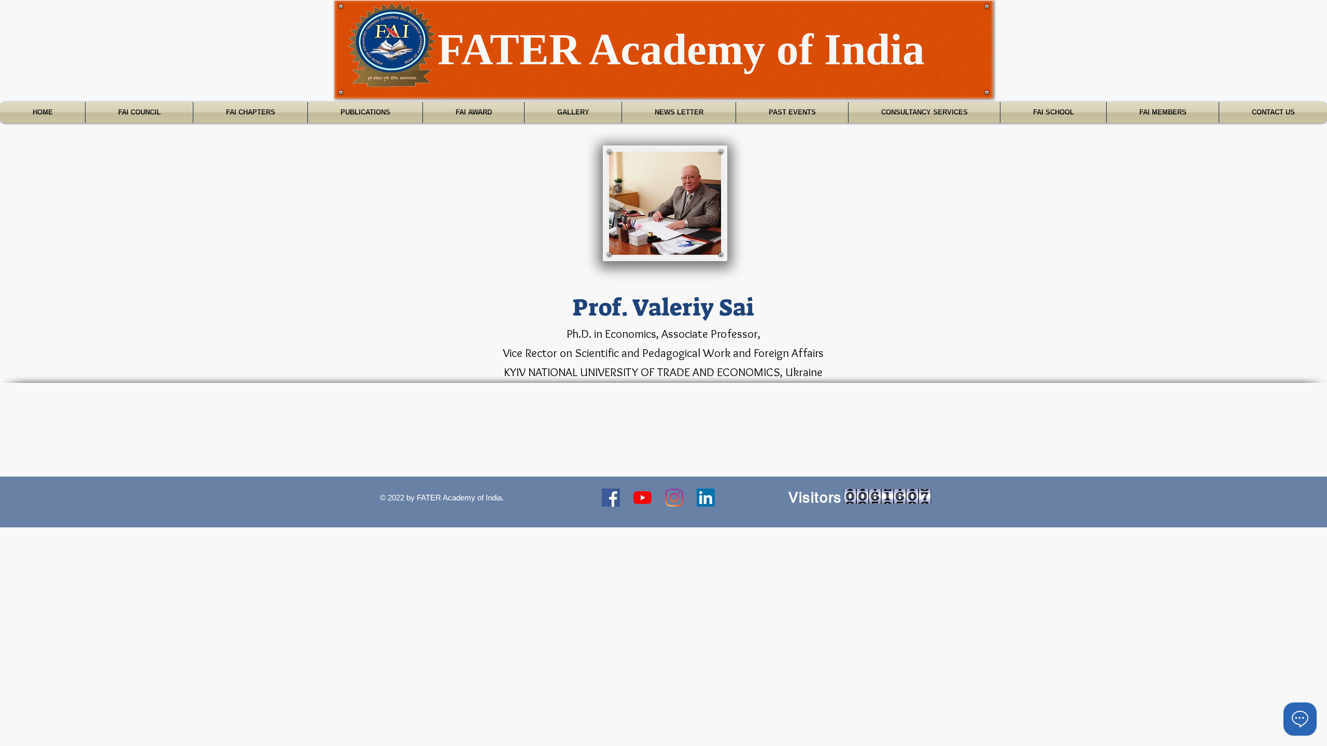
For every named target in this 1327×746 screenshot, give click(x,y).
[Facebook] (611, 498)
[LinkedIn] (706, 498)
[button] (139, 112)
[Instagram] (674, 498)
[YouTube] (642, 498)
